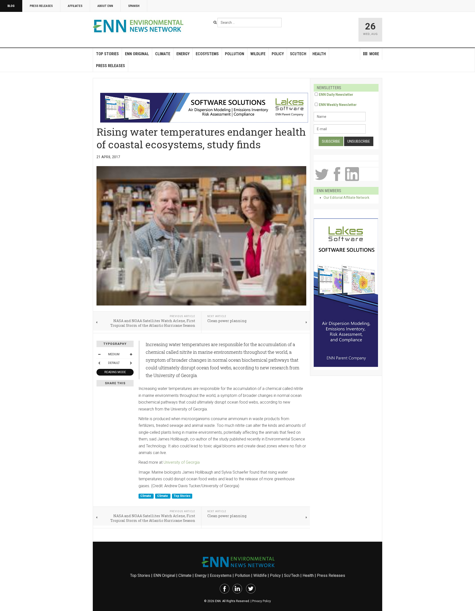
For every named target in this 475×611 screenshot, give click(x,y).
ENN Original (137, 53)
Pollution (234, 53)
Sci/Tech (298, 53)
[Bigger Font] (131, 354)
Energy (183, 53)
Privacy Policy (261, 601)
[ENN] (139, 26)
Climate (162, 53)
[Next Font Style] (131, 363)
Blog (11, 6)
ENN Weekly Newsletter (338, 105)
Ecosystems (207, 53)
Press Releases (41, 6)
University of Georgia (182, 462)
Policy (278, 53)
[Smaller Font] (99, 354)
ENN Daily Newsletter (336, 95)
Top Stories (107, 53)
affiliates (75, 6)
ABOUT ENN (105, 6)
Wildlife (257, 53)
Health (319, 53)
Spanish (134, 6)
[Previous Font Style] (99, 363)
